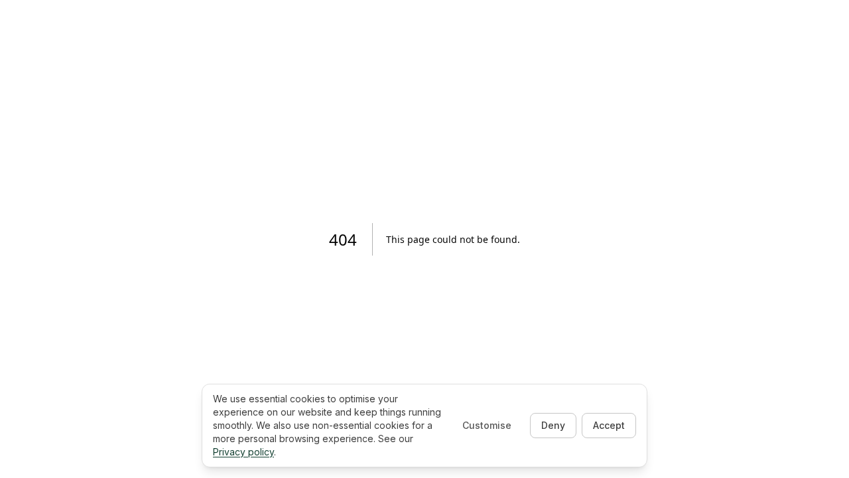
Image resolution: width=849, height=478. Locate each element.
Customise (486, 425)
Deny (553, 425)
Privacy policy (243, 451)
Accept (609, 425)
